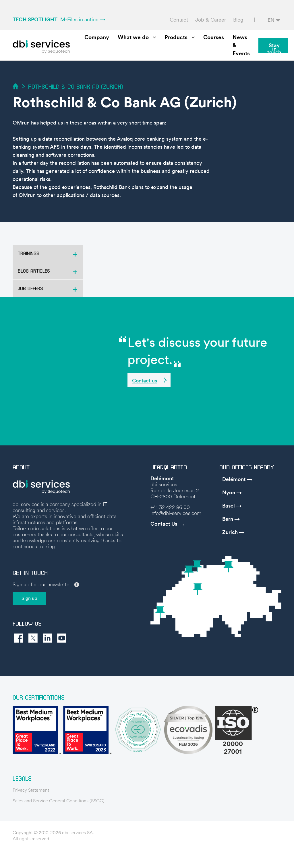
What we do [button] (133, 37)
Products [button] (176, 37)
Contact (179, 20)
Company (96, 37)
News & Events (241, 45)
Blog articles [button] (34, 270)
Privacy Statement (31, 790)
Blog (238, 20)
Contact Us (163, 524)
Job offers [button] (30, 288)
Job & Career (210, 20)
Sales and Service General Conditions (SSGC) (59, 800)
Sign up (29, 598)
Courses (213, 37)
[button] (149, 380)
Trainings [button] (28, 253)
